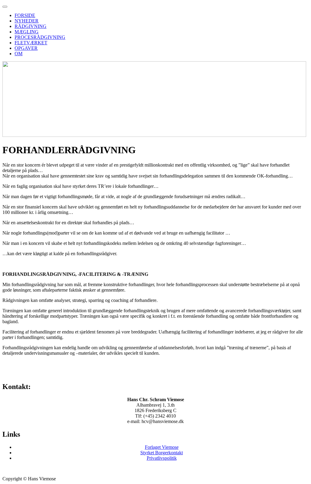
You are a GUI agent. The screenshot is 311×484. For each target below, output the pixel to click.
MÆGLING (27, 31)
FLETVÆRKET (31, 42)
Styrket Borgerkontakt (161, 452)
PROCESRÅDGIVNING (40, 37)
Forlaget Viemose (162, 447)
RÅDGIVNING (30, 26)
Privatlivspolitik (162, 458)
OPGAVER (26, 48)
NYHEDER (27, 20)
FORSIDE (25, 15)
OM (18, 53)
